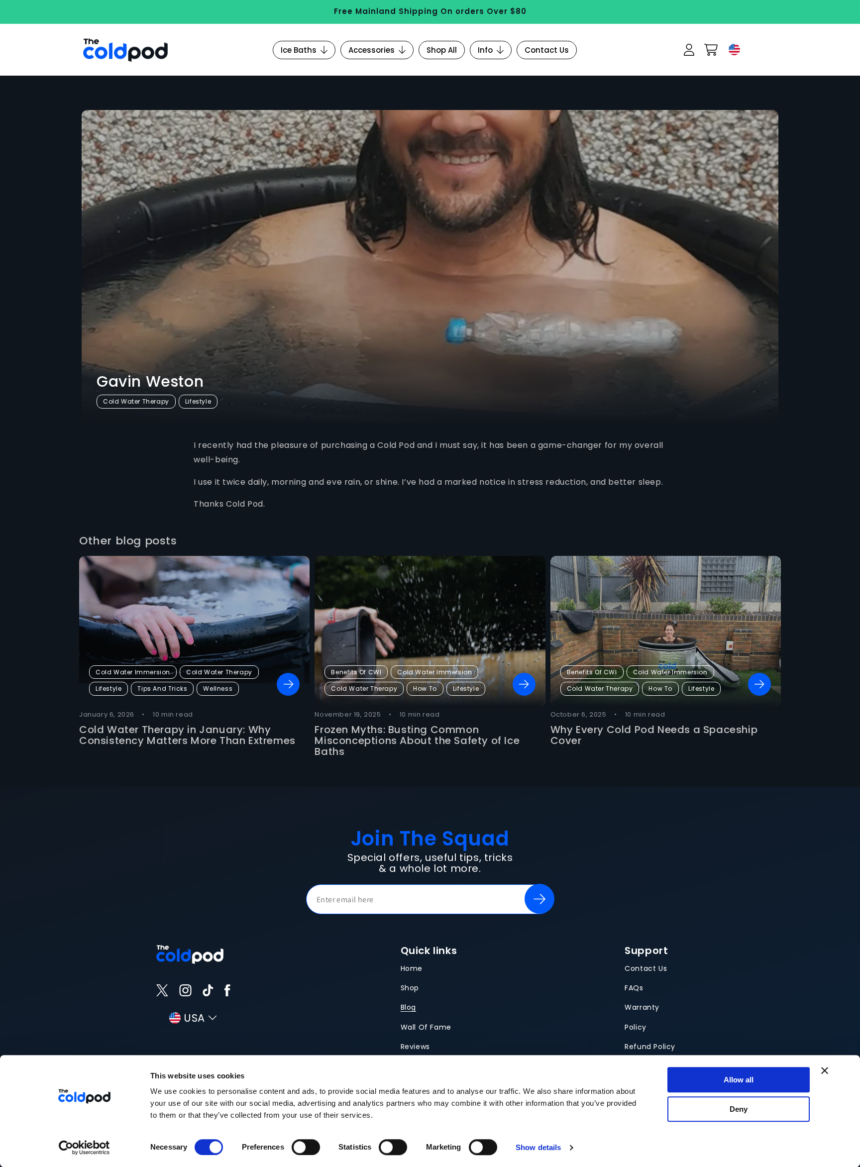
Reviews (415, 1047)
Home (412, 968)
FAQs (634, 988)
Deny (739, 1109)
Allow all (738, 1079)
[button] (711, 50)
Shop (410, 988)
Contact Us (646, 968)
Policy (635, 1027)
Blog (408, 1007)
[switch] (306, 1147)
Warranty (642, 1007)
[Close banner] (824, 1070)
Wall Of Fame (426, 1027)
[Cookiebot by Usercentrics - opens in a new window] (84, 1147)
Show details (538, 1147)
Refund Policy (650, 1047)
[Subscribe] (539, 899)
